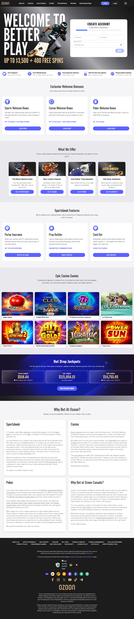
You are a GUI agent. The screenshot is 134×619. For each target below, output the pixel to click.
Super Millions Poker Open (16, 503)
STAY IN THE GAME (23, 255)
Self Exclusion (55, 544)
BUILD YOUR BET (67, 255)
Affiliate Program (115, 542)
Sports (21, 3)
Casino (30, 3)
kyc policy (95, 544)
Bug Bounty (69, 544)
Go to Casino (52, 192)
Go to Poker (82, 192)
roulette (74, 443)
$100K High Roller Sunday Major (22, 497)
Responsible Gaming (38, 544)
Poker (51, 3)
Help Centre (87, 507)
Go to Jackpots (111, 192)
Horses (73, 3)
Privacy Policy (22, 544)
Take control (111, 255)
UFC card (42, 432)
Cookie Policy (82, 544)
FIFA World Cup (51, 462)
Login (115, 3)
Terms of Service (78, 542)
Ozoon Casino (76, 432)
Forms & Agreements (96, 542)
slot (81, 437)
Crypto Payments (29, 542)
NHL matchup (24, 432)
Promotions (62, 3)
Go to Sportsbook (22, 192)
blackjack (113, 440)
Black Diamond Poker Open (39, 503)
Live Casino (41, 3)
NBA (29, 434)
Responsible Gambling (105, 518)
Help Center (44, 542)
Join (105, 3)
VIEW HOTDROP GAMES (67, 388)
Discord (55, 542)
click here (89, 553)
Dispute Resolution (109, 544)
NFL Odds (65, 542)
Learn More (23, 128)
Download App (85, 3)
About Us (15, 542)
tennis (58, 460)
